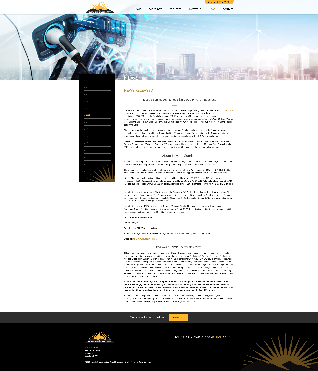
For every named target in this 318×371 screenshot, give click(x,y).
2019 (86, 129)
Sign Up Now (178, 317)
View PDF (229, 110)
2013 (86, 171)
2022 (86, 108)
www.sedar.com (188, 301)
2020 (86, 122)
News (212, 9)
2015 (86, 157)
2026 (86, 80)
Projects (175, 9)
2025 (86, 87)
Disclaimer (119, 362)
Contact (228, 9)
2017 (86, 143)
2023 (86, 101)
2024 (86, 94)
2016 (86, 150)
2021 (88, 115)
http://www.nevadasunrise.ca (144, 239)
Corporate (155, 9)
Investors (195, 9)
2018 (86, 136)
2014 (86, 164)
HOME (137, 9)
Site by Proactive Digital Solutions (138, 362)
